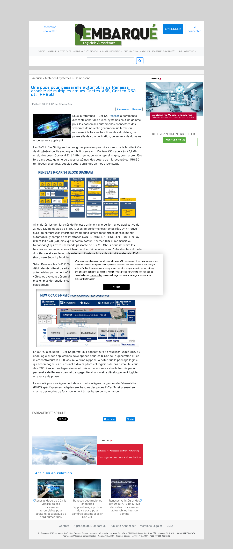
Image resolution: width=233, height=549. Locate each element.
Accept (116, 287)
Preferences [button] (88, 279)
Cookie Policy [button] (96, 275)
